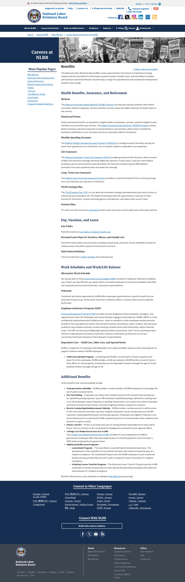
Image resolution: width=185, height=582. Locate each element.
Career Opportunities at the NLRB (82, 34)
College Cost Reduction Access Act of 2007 (90, 434)
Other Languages (151, 4)
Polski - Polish (103, 501)
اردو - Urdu (133, 504)
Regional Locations (54, 8)
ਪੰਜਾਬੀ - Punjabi (104, 508)
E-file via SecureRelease (125, 566)
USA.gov (53, 572)
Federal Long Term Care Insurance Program (85, 178)
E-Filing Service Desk (102, 8)
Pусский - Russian (137, 494)
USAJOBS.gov (114, 476)
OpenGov (42, 572)
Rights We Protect (96, 551)
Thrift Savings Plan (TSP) (76, 192)
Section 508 (119, 570)
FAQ (142, 555)
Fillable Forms (121, 559)
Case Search (32, 97)
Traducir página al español (145, 69)
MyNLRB (120, 8)
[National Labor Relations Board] (34, 15)
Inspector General (122, 551)
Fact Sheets (119, 555)
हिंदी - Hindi (70, 508)
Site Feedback (146, 551)
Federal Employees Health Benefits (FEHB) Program (89, 104)
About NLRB (42, 34)
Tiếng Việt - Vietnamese (140, 508)
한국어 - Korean (104, 497)
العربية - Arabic (39, 496)
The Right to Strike (36, 94)
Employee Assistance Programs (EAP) (78, 313)
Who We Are (57, 34)
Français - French (73, 501)
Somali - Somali (136, 497)
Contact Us (82, 8)
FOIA (62, 572)
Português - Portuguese (108, 504)
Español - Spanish (41, 494)
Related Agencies (122, 563)
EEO (32, 575)
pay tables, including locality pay (95, 231)
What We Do (93, 555)
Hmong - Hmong (105, 494)
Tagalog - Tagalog (137, 501)
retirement (93, 210)
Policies (31, 572)
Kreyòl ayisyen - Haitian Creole (79, 504)
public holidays (88, 257)
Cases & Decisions (35, 81)
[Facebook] (82, 534)
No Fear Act (22, 575)
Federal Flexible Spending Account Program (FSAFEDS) (90, 143)
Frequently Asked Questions (40, 104)
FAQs (70, 8)
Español (139, 4)
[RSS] (102, 534)
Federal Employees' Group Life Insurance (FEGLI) (87, 157)
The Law (31, 91)
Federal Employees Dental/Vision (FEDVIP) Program (125, 125)
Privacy (70, 572)
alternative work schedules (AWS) (100, 278)
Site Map (21, 572)
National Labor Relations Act (41, 77)
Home (30, 34)
